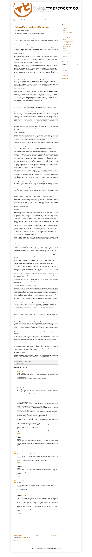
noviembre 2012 (67, 32)
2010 (64, 58)
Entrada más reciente (18, 535)
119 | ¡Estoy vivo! (67, 44)
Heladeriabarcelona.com (66, 73)
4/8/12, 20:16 (23, 495)
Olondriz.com (64, 70)
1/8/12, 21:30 (23, 437)
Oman (46, 20)
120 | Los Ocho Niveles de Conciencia (69, 41)
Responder (19, 381)
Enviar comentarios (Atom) (24, 537)
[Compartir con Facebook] (29, 361)
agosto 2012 (66, 37)
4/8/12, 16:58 (21, 480)
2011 (64, 56)
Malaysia (32, 20)
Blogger (58, 548)
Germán (18, 371)
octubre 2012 (67, 34)
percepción (21, 363)
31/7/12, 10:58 (23, 371)
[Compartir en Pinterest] (30, 361)
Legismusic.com (65, 75)
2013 (64, 27)
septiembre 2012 (67, 35)
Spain (25, 20)
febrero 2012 (67, 52)
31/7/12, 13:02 (24, 385)
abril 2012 (66, 48)
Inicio (37, 535)
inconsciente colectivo (48, 269)
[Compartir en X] (28, 361)
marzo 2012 (66, 50)
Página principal (17, 20)
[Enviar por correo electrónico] (25, 361)
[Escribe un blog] (27, 361)
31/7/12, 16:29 (24, 399)
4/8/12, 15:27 (23, 466)
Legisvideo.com (65, 78)
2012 (64, 28)
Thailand (39, 20)
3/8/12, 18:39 (21, 451)
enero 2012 (66, 53)
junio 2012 (66, 46)
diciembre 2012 (67, 30)
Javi (18, 452)
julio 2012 (66, 39)
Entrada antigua (54, 535)
